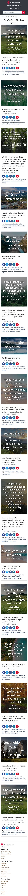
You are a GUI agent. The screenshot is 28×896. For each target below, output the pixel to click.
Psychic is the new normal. (11, 358)
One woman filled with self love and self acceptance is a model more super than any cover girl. (13, 820)
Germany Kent (8, 321)
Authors (9, 5)
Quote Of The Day (14, 8)
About (19, 5)
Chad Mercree (8, 360)
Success (3, 885)
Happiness (4, 892)
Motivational (4, 881)
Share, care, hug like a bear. (11, 566)
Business (3, 883)
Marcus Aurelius (5, 870)
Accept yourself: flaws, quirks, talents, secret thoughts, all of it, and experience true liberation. (13, 409)
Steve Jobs (4, 863)
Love (2, 890)
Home (2, 17)
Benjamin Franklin (6, 874)
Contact (14, 5)
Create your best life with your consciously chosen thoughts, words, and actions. (12, 619)
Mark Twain (4, 865)
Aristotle (3, 876)
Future (3, 894)
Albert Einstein (5, 867)
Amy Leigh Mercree (10, 64)
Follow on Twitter (6, 854)
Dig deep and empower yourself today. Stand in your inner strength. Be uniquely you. (13, 60)
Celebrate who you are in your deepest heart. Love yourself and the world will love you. (13, 718)
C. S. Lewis (4, 872)
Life (2, 887)
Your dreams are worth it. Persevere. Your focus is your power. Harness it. (12, 460)
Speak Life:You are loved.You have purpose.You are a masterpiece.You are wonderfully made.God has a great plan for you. (13, 314)
